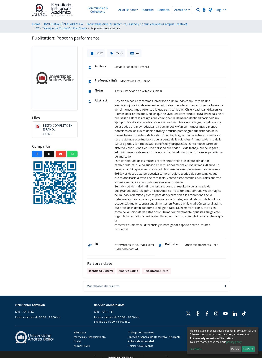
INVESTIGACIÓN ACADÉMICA (63, 24)
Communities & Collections (98, 10)
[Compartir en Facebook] (37, 154)
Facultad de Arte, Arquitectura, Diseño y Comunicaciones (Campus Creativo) (137, 24)
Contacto (164, 10)
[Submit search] (198, 10)
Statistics (148, 10)
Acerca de (181, 10)
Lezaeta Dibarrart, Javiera (132, 67)
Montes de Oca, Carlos (135, 81)
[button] (211, 10)
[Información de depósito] (204, 10)
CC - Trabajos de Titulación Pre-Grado (61, 28)
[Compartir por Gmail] (61, 154)
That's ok (248, 349)
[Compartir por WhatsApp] (72, 154)
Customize (196, 349)
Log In (220, 10)
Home (36, 24)
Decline (235, 349)
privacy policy (234, 342)
